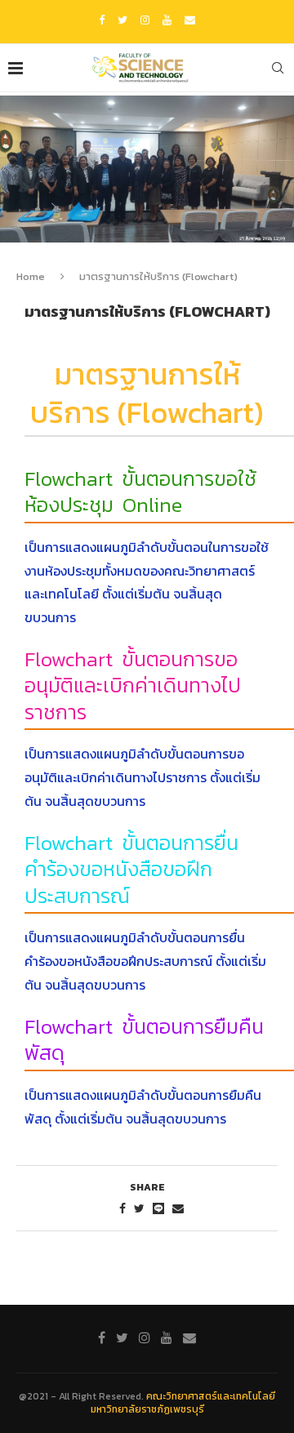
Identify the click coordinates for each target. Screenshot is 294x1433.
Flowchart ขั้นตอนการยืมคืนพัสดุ (144, 1040)
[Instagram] (144, 20)
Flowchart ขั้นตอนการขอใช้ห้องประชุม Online (140, 492)
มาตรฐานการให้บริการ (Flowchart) (147, 393)
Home (30, 276)
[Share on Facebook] (122, 1209)
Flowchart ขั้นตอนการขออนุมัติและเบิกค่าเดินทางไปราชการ (132, 685)
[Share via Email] (178, 1209)
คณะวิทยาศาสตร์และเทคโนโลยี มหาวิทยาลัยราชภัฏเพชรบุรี (183, 1403)
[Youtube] (167, 20)
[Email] (190, 20)
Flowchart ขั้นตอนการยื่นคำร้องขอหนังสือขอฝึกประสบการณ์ (131, 869)
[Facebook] (102, 20)
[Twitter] (122, 20)
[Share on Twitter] (139, 1209)
